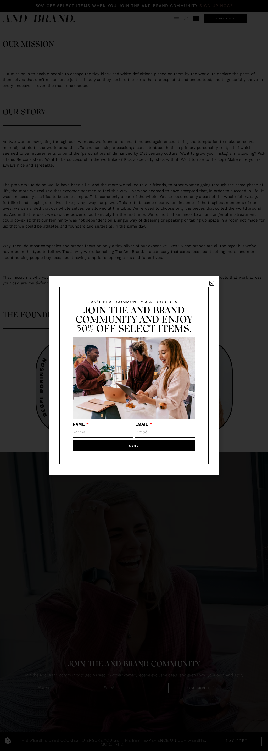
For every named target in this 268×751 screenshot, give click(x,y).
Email (142, 424)
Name (79, 424)
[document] (134, 375)
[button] (212, 283)
